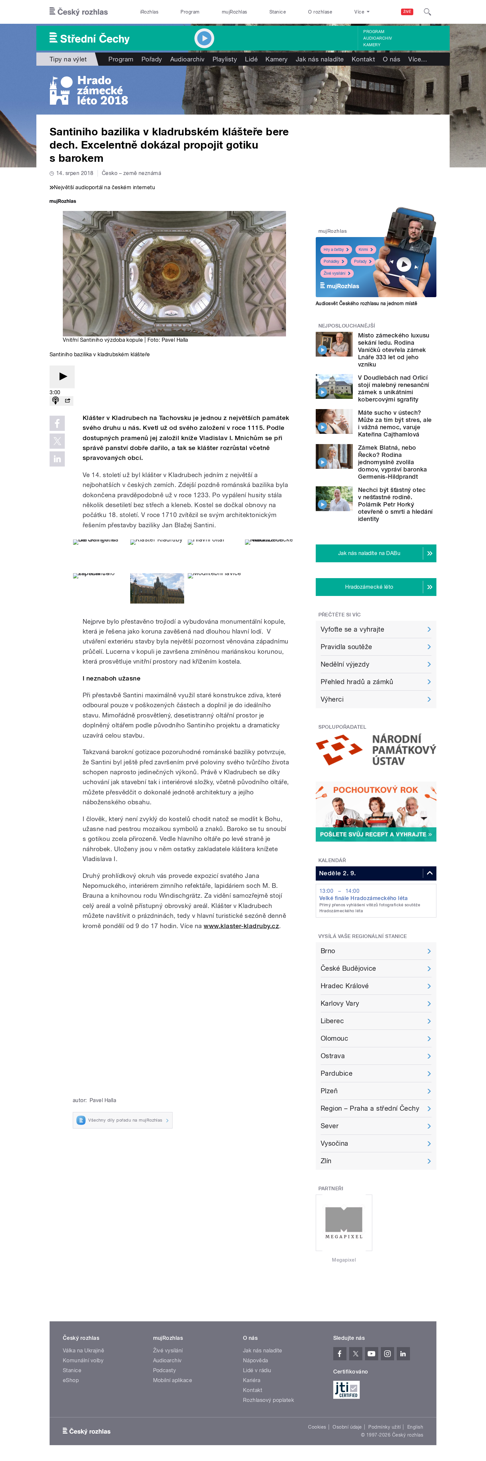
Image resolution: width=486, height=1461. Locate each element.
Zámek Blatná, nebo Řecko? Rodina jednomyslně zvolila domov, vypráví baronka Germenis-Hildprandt (392, 462)
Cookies (317, 1427)
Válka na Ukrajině (83, 1350)
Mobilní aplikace (172, 1380)
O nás (391, 59)
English (415, 1427)
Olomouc (334, 1038)
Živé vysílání (334, 273)
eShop (71, 1380)
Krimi (363, 249)
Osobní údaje (347, 1427)
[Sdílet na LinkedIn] (57, 459)
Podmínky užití (384, 1427)
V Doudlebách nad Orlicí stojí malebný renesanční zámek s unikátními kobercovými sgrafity (393, 388)
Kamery (372, 45)
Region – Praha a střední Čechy (370, 1108)
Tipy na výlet (68, 59)
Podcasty (164, 1370)
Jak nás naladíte (320, 59)
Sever (330, 1126)
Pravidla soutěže (346, 647)
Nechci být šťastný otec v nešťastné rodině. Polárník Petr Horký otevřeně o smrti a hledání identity (395, 504)
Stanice (277, 12)
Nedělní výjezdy (345, 664)
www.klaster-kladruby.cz (241, 926)
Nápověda (255, 1360)
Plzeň (329, 1091)
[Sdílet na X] (57, 441)
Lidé (251, 59)
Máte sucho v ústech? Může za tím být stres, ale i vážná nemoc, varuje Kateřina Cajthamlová (394, 423)
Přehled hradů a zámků (357, 682)
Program (190, 12)
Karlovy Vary (340, 1003)
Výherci (332, 699)
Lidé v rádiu (257, 1370)
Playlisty (225, 59)
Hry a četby (334, 249)
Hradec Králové (345, 986)
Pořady (152, 59)
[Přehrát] (62, 376)
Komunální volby (83, 1360)
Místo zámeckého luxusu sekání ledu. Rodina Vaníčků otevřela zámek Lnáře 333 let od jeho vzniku (393, 350)
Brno (328, 951)
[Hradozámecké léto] (243, 90)
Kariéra (251, 1380)
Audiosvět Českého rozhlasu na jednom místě (366, 303)
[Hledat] (427, 12)
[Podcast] (55, 401)
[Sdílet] (67, 401)
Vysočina (334, 1143)
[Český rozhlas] (79, 12)
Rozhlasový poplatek (268, 1400)
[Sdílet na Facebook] (57, 423)
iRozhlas (149, 12)
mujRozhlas (234, 12)
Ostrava (333, 1056)
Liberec (332, 1021)
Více (417, 59)
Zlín (326, 1161)
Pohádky (331, 261)
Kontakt (363, 59)
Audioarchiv (377, 38)
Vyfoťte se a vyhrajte (352, 629)
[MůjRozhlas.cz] (63, 202)
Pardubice (336, 1073)
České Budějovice (348, 968)
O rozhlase (320, 12)
